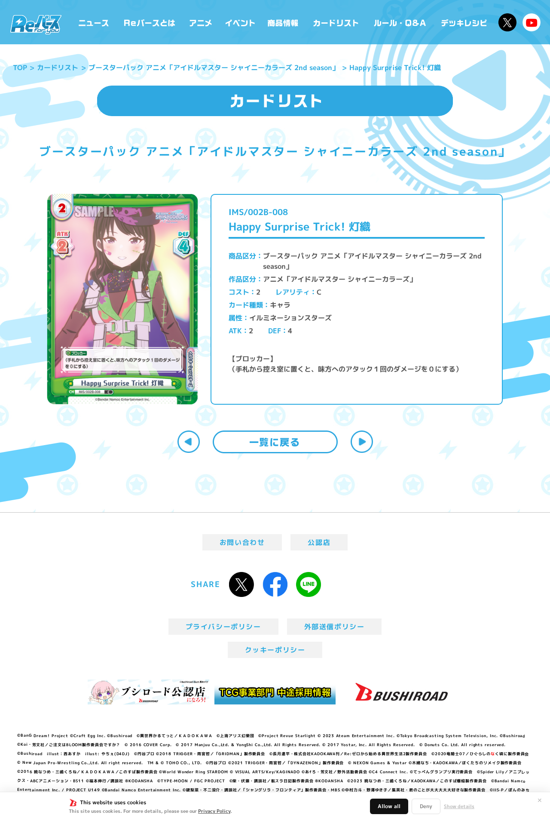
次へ (362, 441)
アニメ (201, 22)
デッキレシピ (464, 22)
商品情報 (283, 22)
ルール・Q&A (400, 22)
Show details (459, 806)
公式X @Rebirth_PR (507, 22)
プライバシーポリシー (223, 626)
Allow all (389, 806)
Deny (426, 806)
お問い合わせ (242, 542)
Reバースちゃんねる (531, 22)
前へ (188, 441)
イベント (240, 22)
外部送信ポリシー (334, 626)
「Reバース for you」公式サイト (35, 24)
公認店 (319, 542)
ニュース (93, 22)
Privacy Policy (214, 811)
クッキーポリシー (275, 650)
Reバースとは (149, 22)
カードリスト (336, 22)
